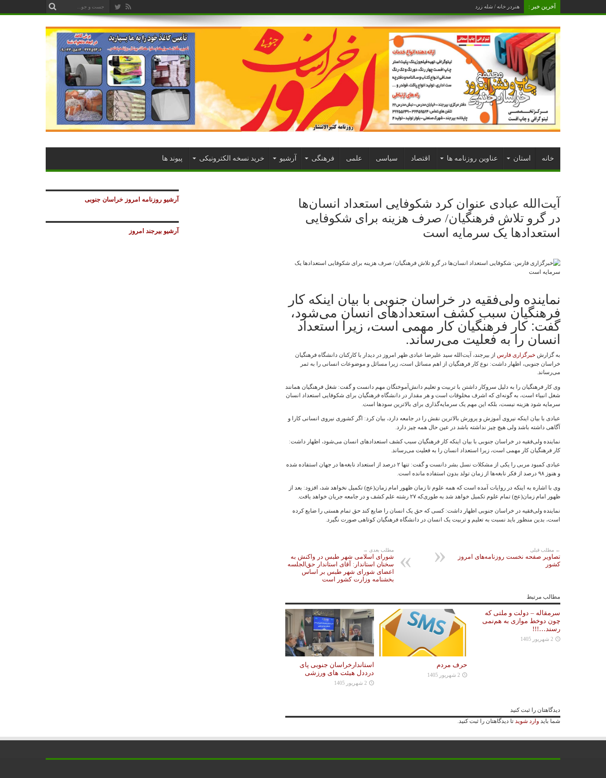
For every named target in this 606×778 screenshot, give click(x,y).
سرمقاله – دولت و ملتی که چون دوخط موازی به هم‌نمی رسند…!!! (521, 620)
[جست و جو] (52, 6)
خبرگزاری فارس (516, 354)
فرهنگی (322, 158)
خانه (548, 158)
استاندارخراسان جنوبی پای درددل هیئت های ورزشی (336, 668)
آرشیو (287, 158)
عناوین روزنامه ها (472, 158)
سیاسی (386, 158)
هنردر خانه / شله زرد (497, 7)
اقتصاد (420, 158)
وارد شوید (526, 721)
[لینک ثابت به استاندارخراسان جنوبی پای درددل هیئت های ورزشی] (329, 654)
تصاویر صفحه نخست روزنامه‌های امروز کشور (509, 557)
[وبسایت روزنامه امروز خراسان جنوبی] (303, 125)
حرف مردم (452, 664)
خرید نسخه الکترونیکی (231, 158)
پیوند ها (172, 158)
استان (522, 158)
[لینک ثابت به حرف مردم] (422, 654)
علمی (354, 158)
